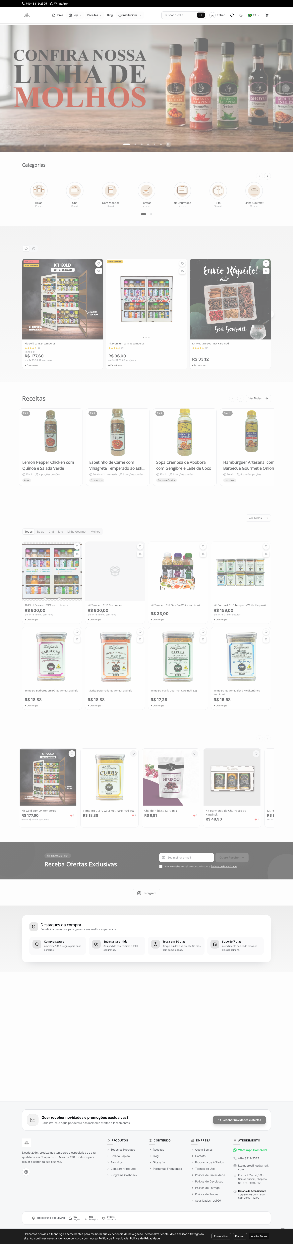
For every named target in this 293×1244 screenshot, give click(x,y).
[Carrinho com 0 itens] (267, 15)
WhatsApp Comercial (252, 1150)
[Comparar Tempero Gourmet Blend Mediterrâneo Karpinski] (266, 638)
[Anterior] (259, 174)
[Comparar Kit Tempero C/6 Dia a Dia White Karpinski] (203, 552)
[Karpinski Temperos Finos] (27, 15)
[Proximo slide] (286, 87)
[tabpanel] (146, 312)
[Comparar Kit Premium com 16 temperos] (182, 269)
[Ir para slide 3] (141, 143)
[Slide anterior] (7, 87)
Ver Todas (255, 397)
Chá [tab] (51, 530)
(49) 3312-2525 (248, 1158)
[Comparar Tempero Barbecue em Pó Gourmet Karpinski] (77, 638)
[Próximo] (267, 174)
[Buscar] (201, 15)
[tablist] (30, 247)
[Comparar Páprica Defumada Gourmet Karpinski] (140, 638)
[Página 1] (143, 212)
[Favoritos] (232, 15)
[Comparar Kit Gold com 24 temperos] (98, 269)
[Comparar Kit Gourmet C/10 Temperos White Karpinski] (266, 552)
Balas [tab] (40, 530)
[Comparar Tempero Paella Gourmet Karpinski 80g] (203, 638)
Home (59, 15)
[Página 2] (151, 212)
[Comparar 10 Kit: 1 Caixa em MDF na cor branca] (77, 552)
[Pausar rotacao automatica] (168, 143)
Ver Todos (255, 516)
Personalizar (221, 1236)
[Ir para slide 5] (154, 143)
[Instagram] (26, 1172)
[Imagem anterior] (25, 297)
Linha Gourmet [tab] (76, 530)
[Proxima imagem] (100, 297)
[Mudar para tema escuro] (241, 15)
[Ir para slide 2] (133, 143)
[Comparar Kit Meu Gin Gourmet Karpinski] (266, 269)
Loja (75, 15)
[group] (146, 87)
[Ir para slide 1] (124, 143)
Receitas (92, 15)
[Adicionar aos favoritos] (98, 262)
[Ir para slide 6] (160, 143)
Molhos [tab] (95, 530)
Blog (110, 15)
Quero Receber (229, 856)
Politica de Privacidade (224, 865)
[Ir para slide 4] (148, 143)
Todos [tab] (29, 530)
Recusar (240, 1236)
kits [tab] (60, 530)
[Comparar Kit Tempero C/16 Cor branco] (140, 552)
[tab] (26, 247)
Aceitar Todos (259, 1236)
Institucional (130, 15)
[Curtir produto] (72, 752)
